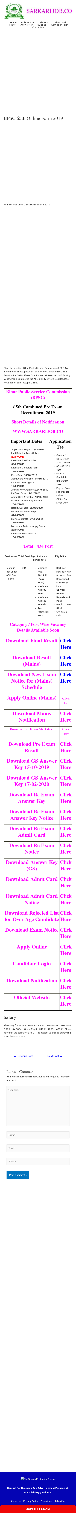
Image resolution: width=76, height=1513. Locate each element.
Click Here (66, 643)
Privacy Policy (30, 1501)
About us (16, 1501)
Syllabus (41, 25)
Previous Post (23, 1056)
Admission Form (59, 25)
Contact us (38, 27)
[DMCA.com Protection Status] (38, 1479)
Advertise (44, 22)
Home (13, 22)
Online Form (27, 22)
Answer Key (27, 25)
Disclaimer (46, 1501)
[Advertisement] (38, 72)
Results (12, 25)
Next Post (55, 1056)
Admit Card (60, 22)
